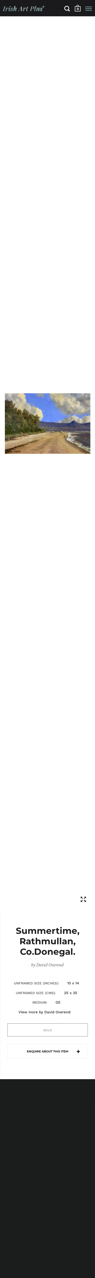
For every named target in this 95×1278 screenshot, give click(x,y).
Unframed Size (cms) (35, 993)
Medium (39, 1002)
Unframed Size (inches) (36, 983)
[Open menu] (88, 8)
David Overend (50, 965)
